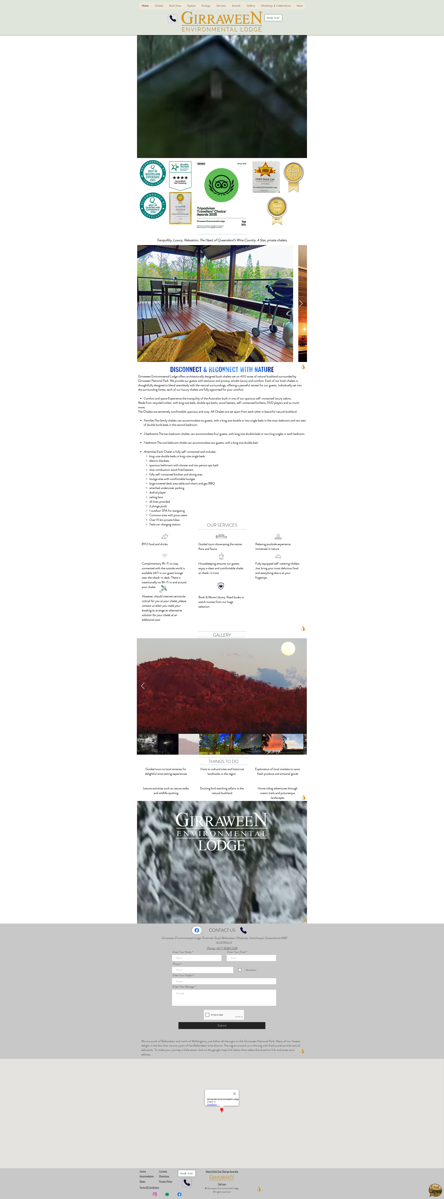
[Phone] (173, 18)
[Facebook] (197, 930)
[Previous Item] (143, 686)
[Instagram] (154, 1194)
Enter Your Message (183, 986)
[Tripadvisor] (167, 1194)
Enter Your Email (236, 952)
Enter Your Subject (182, 975)
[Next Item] (301, 303)
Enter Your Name (181, 952)
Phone (176, 964)
